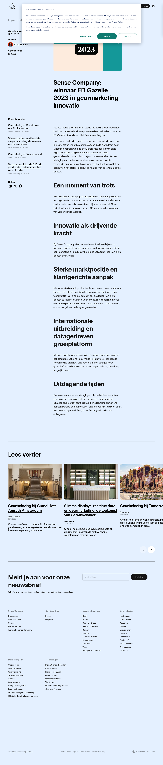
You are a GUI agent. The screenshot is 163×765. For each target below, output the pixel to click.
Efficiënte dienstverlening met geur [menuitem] (23, 696)
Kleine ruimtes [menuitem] (51, 668)
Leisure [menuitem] (86, 633)
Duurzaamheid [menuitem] (14, 619)
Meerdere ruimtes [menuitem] (52, 678)
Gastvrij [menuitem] (123, 626)
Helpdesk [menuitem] (49, 619)
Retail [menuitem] (85, 616)
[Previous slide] (143, 549)
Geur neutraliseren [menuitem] (16, 689)
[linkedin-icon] (154, 710)
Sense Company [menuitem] (15, 611)
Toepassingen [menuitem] (51, 660)
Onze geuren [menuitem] (13, 665)
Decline (128, 36)
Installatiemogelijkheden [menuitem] (55, 665)
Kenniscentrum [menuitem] (52, 611)
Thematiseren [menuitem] (125, 647)
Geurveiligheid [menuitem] (14, 682)
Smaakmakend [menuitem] (126, 643)
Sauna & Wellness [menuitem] (90, 626)
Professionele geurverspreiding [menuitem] (21, 692)
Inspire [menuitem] (48, 616)
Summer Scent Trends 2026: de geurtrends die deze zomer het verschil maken (25, 167)
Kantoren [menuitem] (87, 643)
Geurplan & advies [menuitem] (53, 689)
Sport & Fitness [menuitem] (89, 623)
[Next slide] (151, 549)
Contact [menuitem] (11, 623)
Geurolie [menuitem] (11, 678)
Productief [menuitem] (124, 640)
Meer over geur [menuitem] (15, 660)
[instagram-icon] (146, 710)
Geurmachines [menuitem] (14, 668)
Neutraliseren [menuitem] (125, 616)
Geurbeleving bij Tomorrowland (25, 154)
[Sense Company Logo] (12, 6)
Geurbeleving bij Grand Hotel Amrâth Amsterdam (23, 127)
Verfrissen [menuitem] (124, 650)
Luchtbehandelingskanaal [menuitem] (56, 685)
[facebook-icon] (150, 710)
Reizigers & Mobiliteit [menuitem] (92, 650)
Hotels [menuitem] (85, 619)
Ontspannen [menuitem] (125, 637)
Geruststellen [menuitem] (125, 630)
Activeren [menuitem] (124, 623)
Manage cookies (86, 36)
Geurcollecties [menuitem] (126, 611)
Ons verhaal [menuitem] (13, 616)
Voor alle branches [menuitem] (91, 611)
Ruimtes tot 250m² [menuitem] (53, 672)
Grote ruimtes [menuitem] (51, 675)
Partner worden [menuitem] (14, 626)
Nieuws (12, 53)
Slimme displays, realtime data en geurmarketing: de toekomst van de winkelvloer (25, 141)
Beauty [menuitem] (86, 630)
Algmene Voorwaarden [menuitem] (81, 752)
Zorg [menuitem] (85, 647)
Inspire (11, 20)
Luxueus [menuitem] (123, 633)
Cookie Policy (65, 752)
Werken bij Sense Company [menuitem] (20, 630)
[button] (153, 6)
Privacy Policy (117, 22)
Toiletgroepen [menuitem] (51, 682)
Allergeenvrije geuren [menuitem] (17, 685)
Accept (107, 36)
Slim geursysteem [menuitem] (15, 675)
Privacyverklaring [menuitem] (98, 752)
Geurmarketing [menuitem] (14, 672)
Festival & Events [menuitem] (90, 637)
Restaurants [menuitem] (88, 640)
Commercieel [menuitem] (125, 619)
